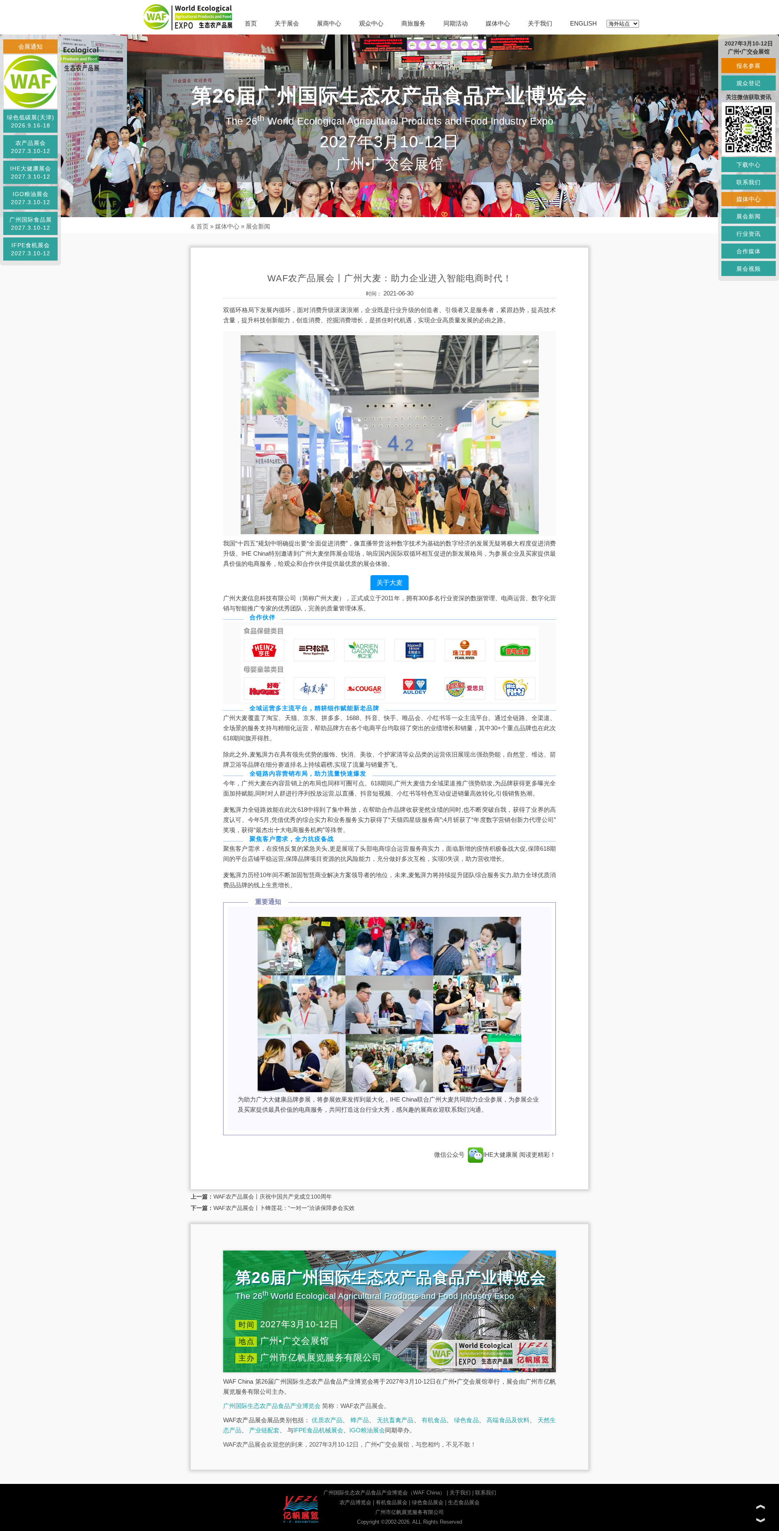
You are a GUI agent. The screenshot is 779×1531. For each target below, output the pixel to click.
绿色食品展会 (427, 1502)
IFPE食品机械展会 (318, 1430)
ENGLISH (583, 23)
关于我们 (540, 23)
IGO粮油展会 (367, 1430)
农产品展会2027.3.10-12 (30, 147)
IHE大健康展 (501, 1154)
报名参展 (748, 66)
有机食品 (434, 1420)
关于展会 (287, 23)
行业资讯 (748, 234)
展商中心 (329, 23)
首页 (251, 23)
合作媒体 (748, 251)
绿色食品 (466, 1420)
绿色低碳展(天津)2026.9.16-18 (30, 121)
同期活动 (455, 23)
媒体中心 (498, 23)
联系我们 (485, 1493)
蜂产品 (360, 1420)
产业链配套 (264, 1430)
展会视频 (748, 268)
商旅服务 (413, 23)
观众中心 (371, 23)
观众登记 (748, 83)
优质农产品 (327, 1420)
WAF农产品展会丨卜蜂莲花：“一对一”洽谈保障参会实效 (284, 1208)
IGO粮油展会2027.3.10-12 (30, 198)
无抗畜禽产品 (395, 1420)
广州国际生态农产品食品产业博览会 (272, 1405)
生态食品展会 (464, 1502)
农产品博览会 (355, 1502)
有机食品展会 (391, 1502)
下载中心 (748, 165)
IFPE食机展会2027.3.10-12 (30, 249)
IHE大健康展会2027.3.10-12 (30, 172)
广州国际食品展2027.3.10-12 (30, 223)
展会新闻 (258, 226)
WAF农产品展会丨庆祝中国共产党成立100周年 (272, 1196)
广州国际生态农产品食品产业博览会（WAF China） (384, 1493)
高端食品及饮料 (507, 1420)
